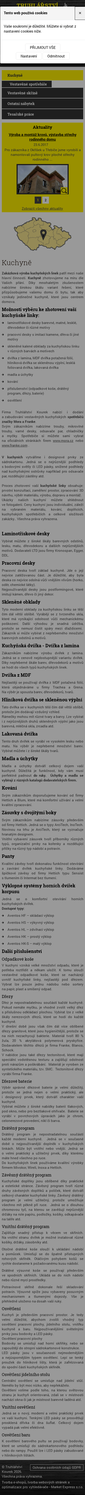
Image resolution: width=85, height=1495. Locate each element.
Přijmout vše (43, 47)
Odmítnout (56, 56)
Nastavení (29, 56)
